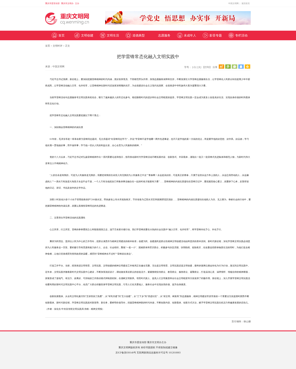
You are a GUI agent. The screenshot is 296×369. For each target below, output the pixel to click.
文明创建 (87, 35)
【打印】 (207, 67)
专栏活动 (241, 35)
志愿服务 (164, 35)
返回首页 (246, 3)
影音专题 (215, 35)
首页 (61, 35)
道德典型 (138, 35)
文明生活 (113, 35)
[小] (194, 67)
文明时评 (57, 46)
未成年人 (190, 35)
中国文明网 (233, 3)
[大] (199, 67)
